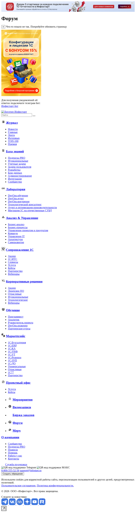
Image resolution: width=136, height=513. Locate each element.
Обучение (13, 310)
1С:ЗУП (12, 360)
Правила (13, 449)
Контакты (13, 458)
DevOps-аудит (16, 198)
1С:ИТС (12, 259)
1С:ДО (12, 363)
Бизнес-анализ (16, 224)
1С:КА (12, 348)
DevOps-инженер (18, 325)
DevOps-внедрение (19, 201)
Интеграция (15, 178)
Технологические (18, 299)
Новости (13, 129)
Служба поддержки (16, 464)
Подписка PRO (16, 157)
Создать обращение (13, 474)
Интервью (14, 138)
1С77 (11, 372)
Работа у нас (15, 455)
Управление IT (16, 236)
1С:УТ (11, 354)
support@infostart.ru (30, 470)
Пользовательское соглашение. (18, 485)
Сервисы (13, 262)
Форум (18, 423)
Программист (15, 316)
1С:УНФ (13, 351)
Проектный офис (18, 382)
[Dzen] (27, 504)
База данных (15, 172)
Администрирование (20, 175)
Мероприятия (23, 399)
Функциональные (18, 160)
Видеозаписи (22, 407)
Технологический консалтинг (25, 204)
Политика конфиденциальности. (55, 485)
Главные (13, 132)
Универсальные (17, 366)
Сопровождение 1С (20, 250)
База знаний (15, 151)
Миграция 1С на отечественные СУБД (30, 210)
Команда (13, 233)
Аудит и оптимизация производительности (32, 207)
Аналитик (13, 319)
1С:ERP (12, 345)
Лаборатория (15, 189)
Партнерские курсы (19, 328)
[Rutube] (42, 504)
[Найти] (34, 115)
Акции (12, 256)
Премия (12, 144)
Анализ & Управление (22, 218)
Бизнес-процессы (18, 227)
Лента (11, 135)
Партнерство (15, 271)
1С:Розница (14, 357)
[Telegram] (5, 504)
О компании (10, 437)
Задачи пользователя (19, 166)
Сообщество (15, 181)
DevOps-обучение (18, 195)
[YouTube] (35, 504)
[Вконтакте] (12, 504)
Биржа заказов (23, 415)
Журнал (12, 122)
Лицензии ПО (16, 291)
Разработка (14, 169)
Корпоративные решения (24, 281)
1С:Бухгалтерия (17, 342)
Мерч (17, 430)
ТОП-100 (13, 141)
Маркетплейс (15, 336)
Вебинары (14, 274)
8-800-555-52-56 (10, 470)
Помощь (12, 452)
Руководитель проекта (20, 322)
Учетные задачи (17, 163)
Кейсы (11, 268)
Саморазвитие (16, 242)
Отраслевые (15, 294)
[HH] (20, 504)
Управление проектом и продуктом (28, 230)
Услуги (12, 265)
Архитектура (15, 239)
